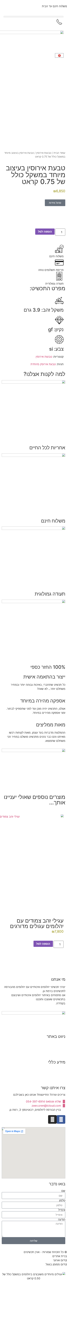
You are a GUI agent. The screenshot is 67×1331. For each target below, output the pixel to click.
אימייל (61, 1210)
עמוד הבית (59, 152)
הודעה (61, 1219)
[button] (33, 17)
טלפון (62, 1200)
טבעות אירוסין (43, 152)
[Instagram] (52, 1119)
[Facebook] (61, 1119)
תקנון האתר (58, 1069)
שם (63, 1190)
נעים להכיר (59, 1044)
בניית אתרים (59, 1256)
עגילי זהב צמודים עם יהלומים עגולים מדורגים (37, 923)
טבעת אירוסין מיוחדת (43, 364)
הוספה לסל (45, 231)
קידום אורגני (60, 1260)
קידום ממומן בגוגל (56, 1264)
